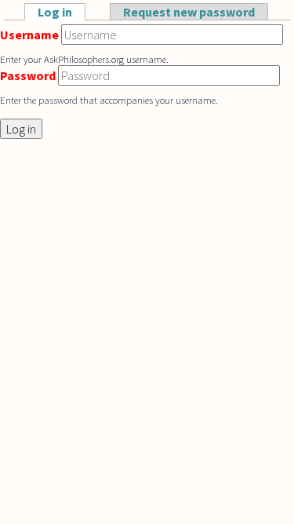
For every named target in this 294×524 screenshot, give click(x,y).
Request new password (189, 12)
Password (28, 75)
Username (29, 34)
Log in (61, 12)
